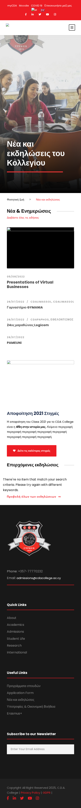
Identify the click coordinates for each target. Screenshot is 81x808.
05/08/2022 (16, 276)
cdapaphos (39, 319)
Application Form (20, 693)
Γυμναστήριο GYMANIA (25, 307)
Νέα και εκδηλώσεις (20, 699)
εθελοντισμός (62, 319)
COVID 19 (36, 5)
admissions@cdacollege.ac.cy (39, 578)
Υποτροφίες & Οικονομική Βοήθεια (31, 706)
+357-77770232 (30, 571)
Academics (15, 624)
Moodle (24, 5)
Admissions (15, 631)
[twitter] (40, 14)
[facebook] (26, 14)
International (17, 652)
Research (14, 645)
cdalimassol (41, 302)
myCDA (12, 5)
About (11, 618)
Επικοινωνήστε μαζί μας (58, 5)
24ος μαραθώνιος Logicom (28, 325)
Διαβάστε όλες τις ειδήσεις (23, 218)
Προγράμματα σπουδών (23, 686)
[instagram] (55, 14)
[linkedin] (32, 14)
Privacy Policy (30, 793)
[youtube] (47, 14)
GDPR (47, 793)
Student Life (16, 638)
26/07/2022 (15, 302)
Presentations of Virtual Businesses (30, 284)
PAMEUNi (14, 342)
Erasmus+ (14, 713)
